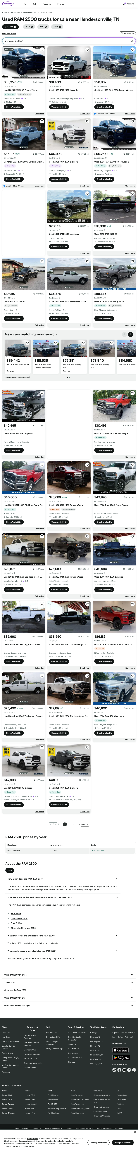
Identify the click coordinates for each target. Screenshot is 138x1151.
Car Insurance (74, 1053)
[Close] (135, 1132)
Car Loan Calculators (77, 1032)
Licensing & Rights (83, 1128)
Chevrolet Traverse (101, 1107)
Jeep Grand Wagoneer (80, 1108)
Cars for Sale (15, 12)
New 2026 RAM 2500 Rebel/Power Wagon (42, 366)
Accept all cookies (123, 1142)
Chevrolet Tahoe (100, 1111)
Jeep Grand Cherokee (80, 1099)
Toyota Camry (7, 1108)
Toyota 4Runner (8, 1113)
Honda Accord (31, 1104)
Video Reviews (30, 1067)
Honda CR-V (30, 1095)
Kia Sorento (121, 1099)
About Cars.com (21, 1128)
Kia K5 (118, 1108)
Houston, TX (95, 1037)
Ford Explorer (53, 1113)
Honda (27, 1091)
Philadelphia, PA (96, 1055)
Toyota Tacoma (8, 1104)
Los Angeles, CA (97, 1041)
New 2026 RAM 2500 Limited (17, 364)
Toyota (4, 1091)
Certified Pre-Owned (10, 1041)
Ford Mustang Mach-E (57, 1108)
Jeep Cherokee (77, 1113)
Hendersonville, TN (31, 12)
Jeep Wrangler (77, 1095)
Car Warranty (73, 1049)
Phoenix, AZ (95, 1046)
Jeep (73, 1091)
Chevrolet (98, 1091)
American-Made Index (33, 1063)
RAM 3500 (16, 913)
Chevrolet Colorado (102, 1116)
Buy (25, 4)
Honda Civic (30, 1099)
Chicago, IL (94, 1032)
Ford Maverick (53, 1095)
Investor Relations (52, 1128)
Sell (34, 4)
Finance (60, 4)
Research (47, 4)
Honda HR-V (30, 1113)
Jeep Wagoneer (77, 1104)
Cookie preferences (98, 1142)
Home (4, 12)
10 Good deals (99, 851)
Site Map (71, 1062)
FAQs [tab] (10, 870)
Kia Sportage (121, 1095)
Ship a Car (72, 1044)
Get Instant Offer (53, 1037)
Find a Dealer (7, 1053)
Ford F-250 (16, 923)
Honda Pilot (29, 1108)
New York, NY (95, 1059)
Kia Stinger (120, 1104)
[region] (69, 1140)
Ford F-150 (52, 1104)
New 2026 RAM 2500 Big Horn (72, 366)
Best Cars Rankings (32, 1054)
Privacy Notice (32, 1138)
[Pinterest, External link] (134, 1070)
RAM (43, 12)
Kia (117, 1091)
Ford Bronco (53, 1099)
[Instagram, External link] (129, 1070)
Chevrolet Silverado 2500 (23, 928)
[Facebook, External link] (119, 1070)
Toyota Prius (7, 1099)
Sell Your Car (51, 1032)
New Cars (6, 1037)
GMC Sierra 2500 (19, 918)
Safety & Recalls (30, 1058)
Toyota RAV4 (7, 1095)
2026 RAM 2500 (13, 851)
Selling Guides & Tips (54, 1049)
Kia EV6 (119, 1113)
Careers (69, 1128)
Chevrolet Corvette (102, 1095)
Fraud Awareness (104, 1128)
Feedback (119, 1128)
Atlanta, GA (94, 1050)
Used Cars (6, 1032)
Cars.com (23, 1141)
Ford (50, 1091)
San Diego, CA (96, 1063)
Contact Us (36, 1128)
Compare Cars (30, 1050)
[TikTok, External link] (114, 1070)
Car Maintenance (75, 1057)
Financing (6, 1072)
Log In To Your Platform (122, 1037)
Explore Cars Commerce (122, 1032)
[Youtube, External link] (124, 1070)
